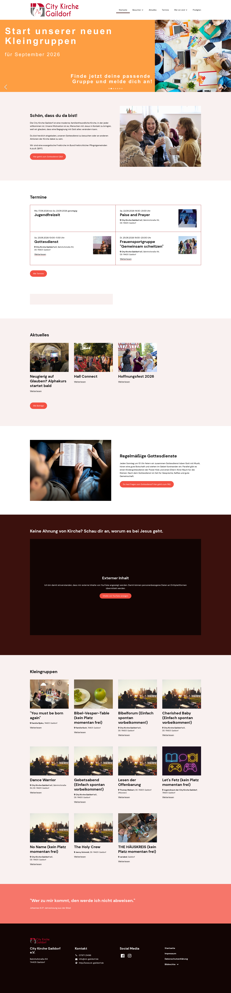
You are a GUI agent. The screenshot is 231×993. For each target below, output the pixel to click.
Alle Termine (38, 273)
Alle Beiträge (38, 405)
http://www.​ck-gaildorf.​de (91, 962)
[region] (115, 299)
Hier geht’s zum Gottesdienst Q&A (48, 156)
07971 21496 (85, 955)
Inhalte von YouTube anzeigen (115, 596)
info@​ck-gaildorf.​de (88, 959)
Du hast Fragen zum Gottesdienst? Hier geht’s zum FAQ (147, 484)
